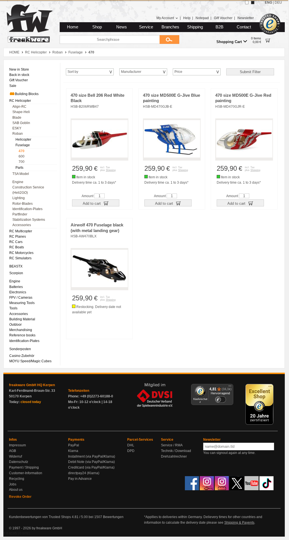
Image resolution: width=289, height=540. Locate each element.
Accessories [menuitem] (21, 225)
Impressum (17, 445)
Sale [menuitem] (12, 86)
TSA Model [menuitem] (20, 174)
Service (146, 27)
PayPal (73, 445)
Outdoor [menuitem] (15, 325)
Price (178, 72)
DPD (131, 451)
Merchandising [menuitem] (20, 330)
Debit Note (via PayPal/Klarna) (91, 462)
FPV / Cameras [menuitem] (20, 298)
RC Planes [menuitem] (17, 236)
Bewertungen (113, 517)
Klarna (73, 451)
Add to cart (92, 203)
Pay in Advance (80, 479)
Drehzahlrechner (174, 456)
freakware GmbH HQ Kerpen (32, 385)
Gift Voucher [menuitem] (18, 80)
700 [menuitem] (21, 162)
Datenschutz (18, 462)
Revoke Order (20, 497)
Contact (244, 27)
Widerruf (15, 456)
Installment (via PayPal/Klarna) (91, 456)
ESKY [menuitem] (16, 128)
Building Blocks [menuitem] (27, 94)
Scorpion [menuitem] (16, 273)
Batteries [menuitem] (16, 287)
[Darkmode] (252, 2)
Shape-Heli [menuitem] (21, 112)
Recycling (16, 479)
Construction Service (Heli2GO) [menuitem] (28, 190)
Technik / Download (176, 451)
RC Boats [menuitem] (16, 247)
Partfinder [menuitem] (19, 214)
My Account (165, 18)
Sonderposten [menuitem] (20, 349)
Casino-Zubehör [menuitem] (21, 356)
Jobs (12, 484)
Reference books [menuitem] (22, 335)
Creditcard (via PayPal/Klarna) (91, 467)
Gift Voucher (223, 18)
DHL (130, 445)
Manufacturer (131, 72)
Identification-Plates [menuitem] (27, 209)
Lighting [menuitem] (18, 198)
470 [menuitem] (21, 151)
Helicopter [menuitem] (23, 139)
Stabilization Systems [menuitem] (28, 220)
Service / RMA (172, 445)
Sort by (73, 72)
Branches (170, 27)
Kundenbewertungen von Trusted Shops (40, 517)
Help (187, 18)
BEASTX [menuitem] (16, 266)
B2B (219, 27)
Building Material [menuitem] (22, 319)
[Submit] (169, 39)
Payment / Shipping (24, 467)
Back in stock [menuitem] (19, 75)
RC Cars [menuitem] (16, 242)
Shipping (195, 27)
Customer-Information (25, 473)
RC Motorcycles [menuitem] (21, 253)
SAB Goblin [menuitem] (21, 123)
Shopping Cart (229, 42)
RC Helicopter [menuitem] (20, 101)
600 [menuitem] (21, 156)
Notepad (202, 18)
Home (72, 27)
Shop (97, 27)
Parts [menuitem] (19, 168)
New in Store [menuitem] (19, 69)
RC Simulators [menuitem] (20, 258)
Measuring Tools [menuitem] (22, 303)
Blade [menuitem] (16, 118)
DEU (278, 2)
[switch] (220, 399)
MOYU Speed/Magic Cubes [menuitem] (30, 361)
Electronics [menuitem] (17, 292)
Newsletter (246, 18)
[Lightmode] (246, 2)
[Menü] (230, 387)
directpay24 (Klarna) (83, 473)
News (121, 27)
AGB (12, 451)
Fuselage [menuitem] (22, 145)
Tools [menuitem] (13, 308)
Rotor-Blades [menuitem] (22, 204)
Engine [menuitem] (17, 182)
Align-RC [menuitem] (19, 107)
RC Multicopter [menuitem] (20, 231)
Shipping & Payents (239, 523)
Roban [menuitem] (17, 134)
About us (16, 490)
